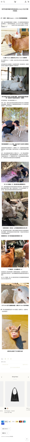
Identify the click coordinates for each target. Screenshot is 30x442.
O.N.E (5, 436)
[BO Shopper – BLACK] (15, 394)
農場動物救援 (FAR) (6, 25)
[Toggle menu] (1, 1)
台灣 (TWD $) (5, 428)
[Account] (25, 1)
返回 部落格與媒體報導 (15, 367)
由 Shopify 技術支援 (9, 436)
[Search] (4, 1)
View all (15, 379)
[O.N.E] (15, 2)
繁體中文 (4, 433)
